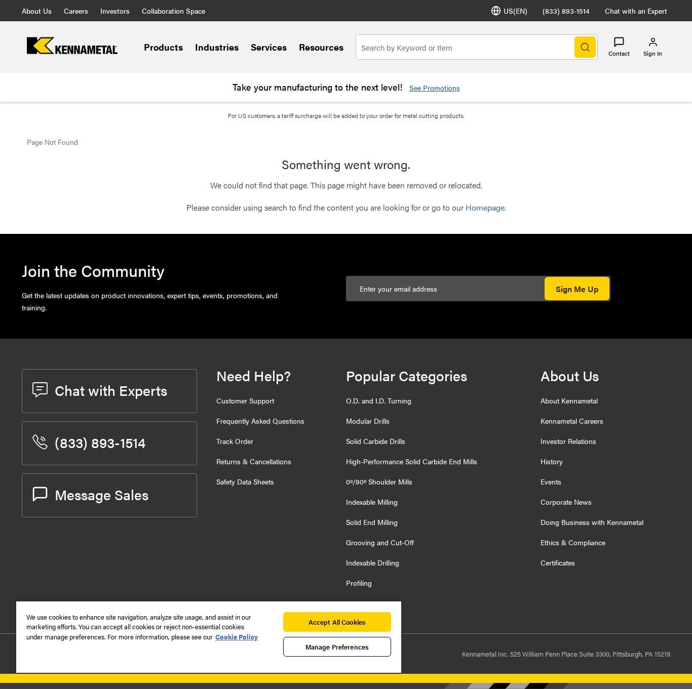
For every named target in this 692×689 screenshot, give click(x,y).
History (552, 461)
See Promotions (434, 88)
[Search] (585, 47)
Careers (76, 11)
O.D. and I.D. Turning (378, 400)
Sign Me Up (577, 289)
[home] (72, 51)
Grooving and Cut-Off (380, 542)
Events (551, 481)
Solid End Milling (372, 522)
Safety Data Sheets (245, 481)
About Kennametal (569, 400)
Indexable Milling (372, 502)
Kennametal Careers (572, 421)
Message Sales (101, 494)
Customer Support (245, 400)
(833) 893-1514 (566, 11)
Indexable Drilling (372, 562)
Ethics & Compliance (573, 542)
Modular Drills (368, 421)
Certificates (558, 562)
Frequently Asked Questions (260, 421)
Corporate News (566, 502)
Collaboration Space (173, 11)
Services (269, 46)
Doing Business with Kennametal (592, 522)
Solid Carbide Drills (375, 441)
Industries (217, 46)
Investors (115, 11)
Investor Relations (568, 441)
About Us (37, 11)
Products (163, 46)
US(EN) (515, 11)
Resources (321, 46)
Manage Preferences (337, 647)
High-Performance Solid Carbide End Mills (411, 461)
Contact (619, 53)
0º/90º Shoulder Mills (379, 481)
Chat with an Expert (636, 11)
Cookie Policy (236, 636)
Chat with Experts (111, 390)
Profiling (359, 583)
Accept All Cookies (337, 622)
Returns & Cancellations (253, 461)
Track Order (234, 441)
